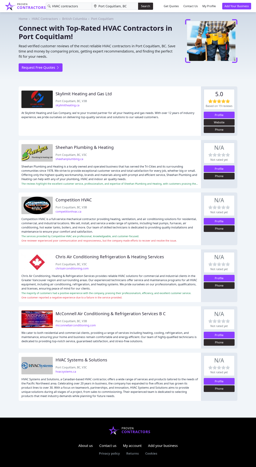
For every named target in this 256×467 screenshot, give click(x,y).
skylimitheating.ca (67, 105)
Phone (219, 130)
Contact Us (190, 6)
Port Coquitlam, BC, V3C (71, 155)
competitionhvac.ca (68, 211)
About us (85, 445)
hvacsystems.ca (66, 371)
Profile (219, 115)
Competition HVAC (74, 200)
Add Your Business (236, 6)
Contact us (108, 445)
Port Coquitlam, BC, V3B (71, 101)
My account (132, 445)
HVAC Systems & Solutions (81, 360)
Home (23, 19)
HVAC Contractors (45, 19)
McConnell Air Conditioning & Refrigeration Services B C (111, 313)
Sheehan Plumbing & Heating (85, 147)
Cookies (151, 453)
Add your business (163, 445)
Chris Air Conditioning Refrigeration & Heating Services (110, 257)
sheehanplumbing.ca (69, 159)
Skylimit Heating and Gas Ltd (84, 94)
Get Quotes (171, 6)
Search (145, 6)
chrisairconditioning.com (72, 268)
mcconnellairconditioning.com (76, 325)
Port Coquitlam (102, 19)
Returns (132, 453)
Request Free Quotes (39, 67)
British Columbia (74, 19)
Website (219, 122)
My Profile (209, 6)
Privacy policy (109, 453)
